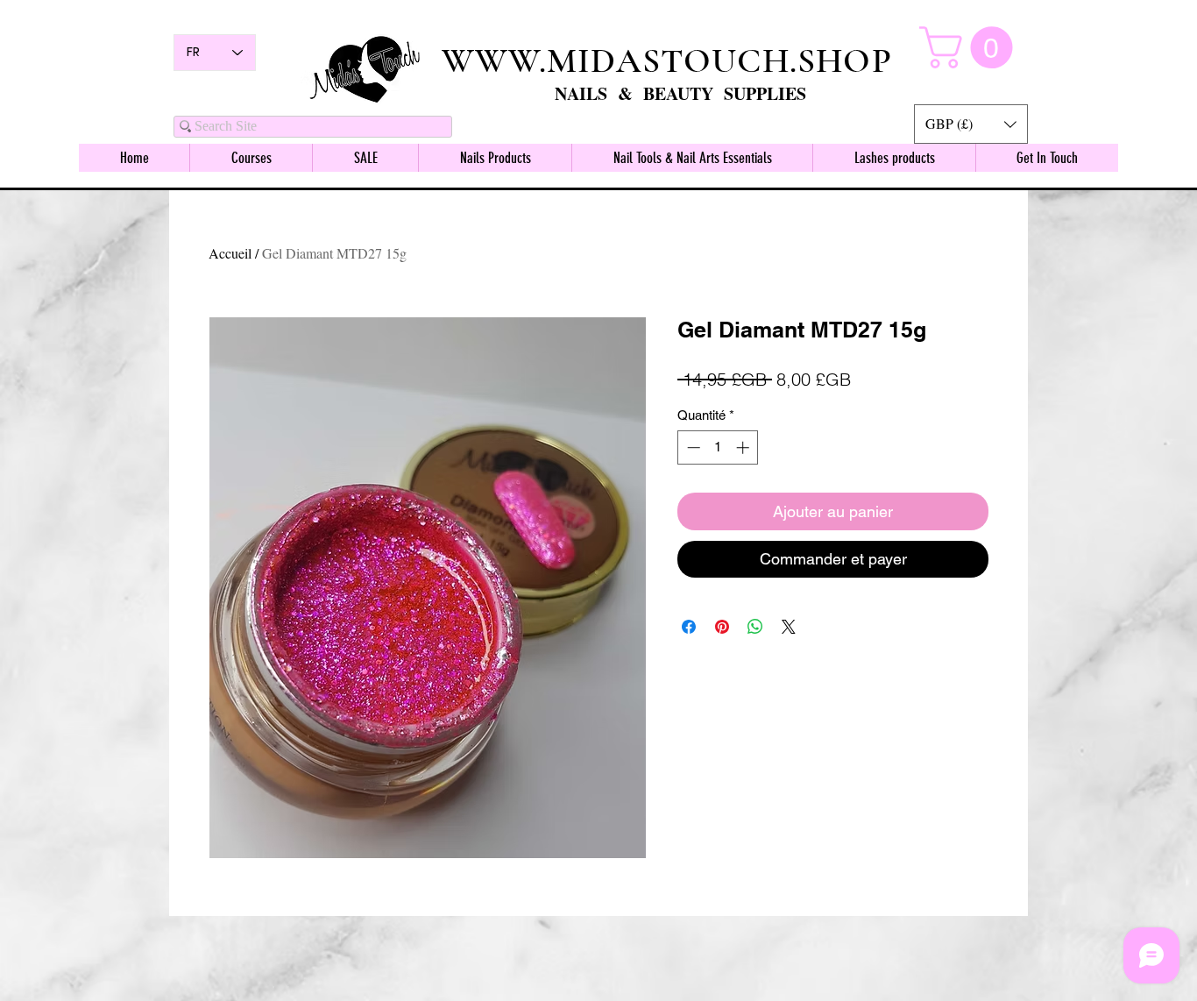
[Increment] (744, 447)
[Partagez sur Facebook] (688, 626)
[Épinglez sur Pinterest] (722, 626)
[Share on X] (788, 626)
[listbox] (971, 124)
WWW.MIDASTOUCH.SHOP (667, 60)
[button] (971, 124)
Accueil (230, 253)
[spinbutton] (718, 447)
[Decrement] (692, 447)
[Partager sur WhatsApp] (755, 626)
